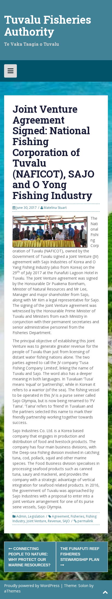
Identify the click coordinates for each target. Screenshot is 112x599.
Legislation (36, 516)
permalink (85, 521)
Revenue (54, 521)
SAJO (66, 521)
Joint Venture (36, 521)
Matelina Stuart (55, 207)
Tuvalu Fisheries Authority (47, 25)
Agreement (60, 516)
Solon (83, 585)
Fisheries (77, 516)
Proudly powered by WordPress (32, 585)
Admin (21, 516)
